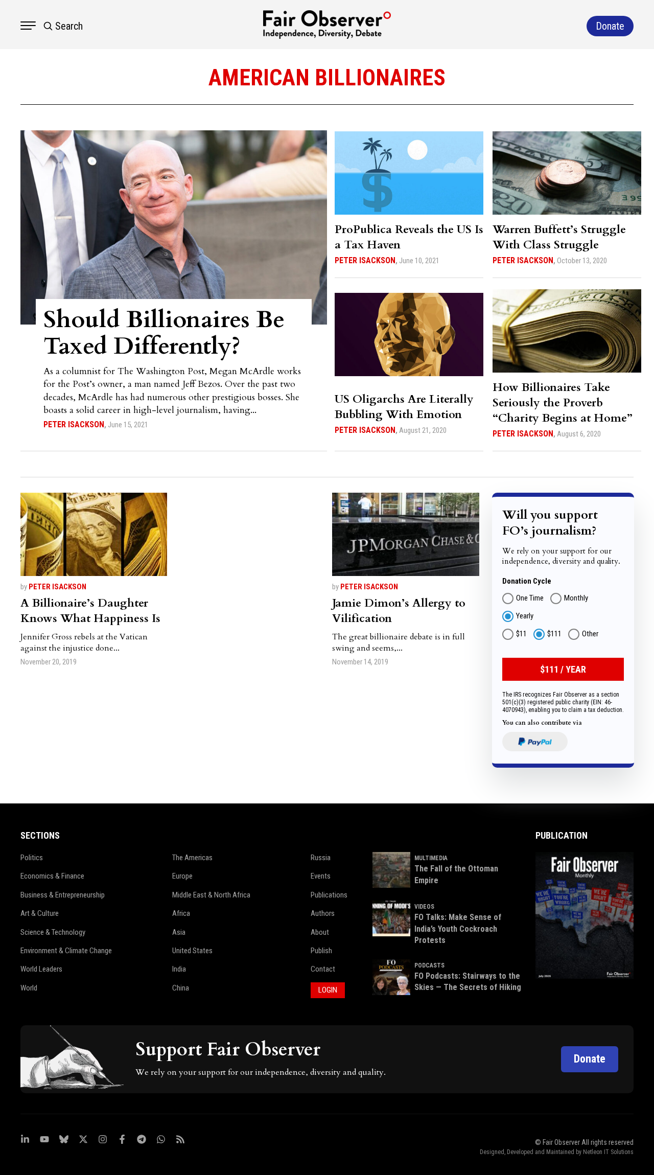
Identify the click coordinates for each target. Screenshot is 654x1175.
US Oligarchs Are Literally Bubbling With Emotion (404, 406)
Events (321, 876)
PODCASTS (429, 965)
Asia (178, 932)
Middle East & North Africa (211, 895)
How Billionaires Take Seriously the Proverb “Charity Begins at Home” (563, 403)
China (180, 988)
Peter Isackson (73, 424)
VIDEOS (424, 906)
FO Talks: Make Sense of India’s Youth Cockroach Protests (457, 928)
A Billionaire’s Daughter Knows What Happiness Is (90, 610)
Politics (31, 857)
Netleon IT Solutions (608, 1152)
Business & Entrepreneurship (62, 895)
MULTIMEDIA (431, 858)
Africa (181, 913)
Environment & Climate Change (66, 950)
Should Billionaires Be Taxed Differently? (164, 333)
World (28, 988)
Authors (323, 913)
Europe (182, 876)
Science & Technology (52, 932)
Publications (329, 895)
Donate (589, 1058)
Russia (321, 857)
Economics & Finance (52, 876)
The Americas (192, 857)
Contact (323, 969)
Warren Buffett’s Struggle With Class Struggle (559, 237)
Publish (321, 950)
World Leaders (41, 969)
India (179, 969)
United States (192, 950)
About (320, 932)
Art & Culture (39, 913)
